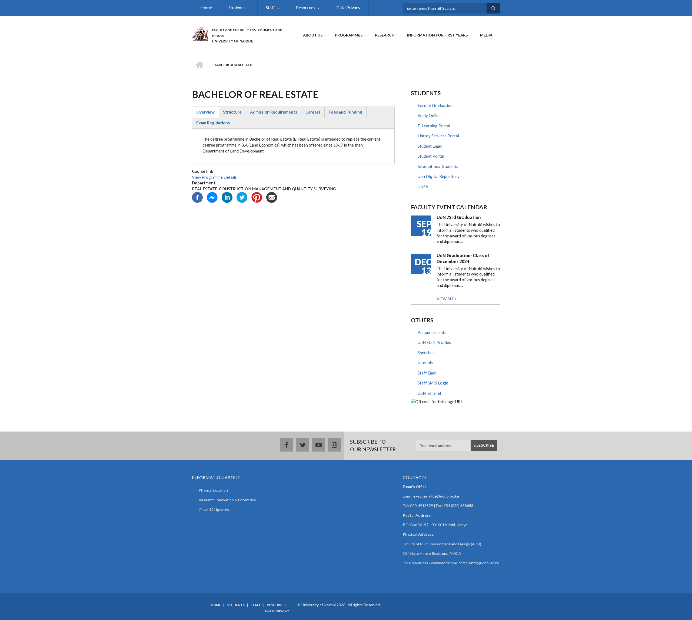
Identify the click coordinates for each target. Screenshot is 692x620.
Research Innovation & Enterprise (227, 500)
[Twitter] (242, 196)
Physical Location (213, 490)
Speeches (426, 352)
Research (385, 35)
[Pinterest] (256, 196)
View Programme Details (214, 177)
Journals (425, 362)
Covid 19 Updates (214, 509)
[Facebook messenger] (212, 196)
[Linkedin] (227, 196)
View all (445, 298)
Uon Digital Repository (439, 176)
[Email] (271, 196)
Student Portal (431, 156)
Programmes (348, 35)
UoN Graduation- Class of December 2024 (463, 258)
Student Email (430, 146)
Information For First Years (437, 35)
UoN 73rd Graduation (459, 217)
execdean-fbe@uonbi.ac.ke (436, 496)
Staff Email (427, 372)
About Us (312, 35)
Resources (305, 7)
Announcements (432, 332)
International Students (438, 166)
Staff (270, 7)
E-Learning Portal (434, 125)
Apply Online (429, 115)
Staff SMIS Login (433, 382)
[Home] (200, 33)
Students (236, 7)
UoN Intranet (429, 393)
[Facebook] (197, 196)
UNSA (423, 186)
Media (486, 35)
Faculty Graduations (436, 105)
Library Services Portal (438, 135)
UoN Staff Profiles (434, 342)
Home (206, 7)
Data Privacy (348, 7)
